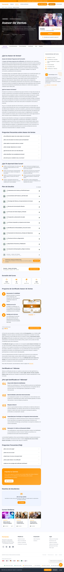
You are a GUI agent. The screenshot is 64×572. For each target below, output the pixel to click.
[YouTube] (13, 547)
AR (22, 560)
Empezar (50, 33)
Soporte (31, 363)
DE (11, 560)
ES (19, 560)
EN (7, 560)
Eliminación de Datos (53, 545)
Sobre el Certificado (22, 540)
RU (26, 560)
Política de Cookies (53, 542)
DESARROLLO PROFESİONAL (15, 18)
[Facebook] (3, 547)
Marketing (10, 7)
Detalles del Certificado (35, 328)
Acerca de (5, 46)
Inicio (3, 7)
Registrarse (51, 4)
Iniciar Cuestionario (34, 269)
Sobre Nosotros (37, 539)
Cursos (16, 4)
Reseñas (41, 46)
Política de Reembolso (53, 544)
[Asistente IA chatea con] (60, 565)
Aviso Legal (51, 547)
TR (4, 560)
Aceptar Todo (48, 569)
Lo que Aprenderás (13, 46)
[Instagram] (9, 547)
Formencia (5, 4)
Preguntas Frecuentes (22, 544)
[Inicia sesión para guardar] (54, 15)
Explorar (12, 4)
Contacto (35, 540)
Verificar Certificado (24, 4)
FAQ (36, 46)
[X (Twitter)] (6, 547)
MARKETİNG (5, 18)
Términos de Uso (52, 540)
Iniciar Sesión (59, 4)
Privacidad (44, 554)
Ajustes (60, 569)
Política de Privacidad (53, 539)
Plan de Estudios (22, 46)
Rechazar (55, 569)
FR (15, 560)
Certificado (30, 46)
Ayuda (56, 554)
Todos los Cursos (21, 539)
